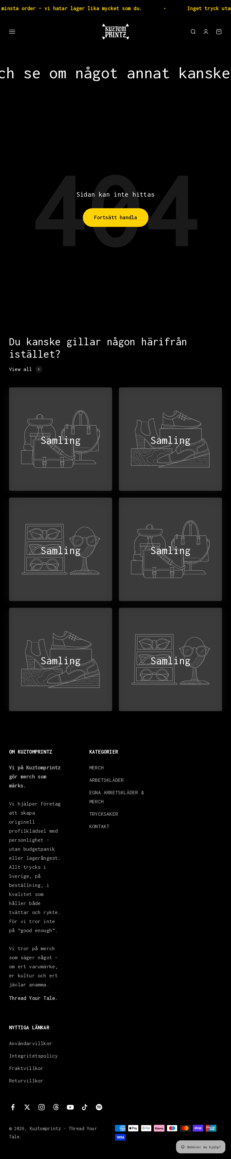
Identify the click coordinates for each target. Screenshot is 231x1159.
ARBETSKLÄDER (106, 780)
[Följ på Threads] (56, 1107)
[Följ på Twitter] (27, 1107)
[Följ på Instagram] (41, 1107)
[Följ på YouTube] (70, 1107)
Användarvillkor (30, 1043)
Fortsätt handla (115, 217)
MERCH (96, 768)
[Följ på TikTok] (84, 1107)
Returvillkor (26, 1081)
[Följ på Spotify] (99, 1107)
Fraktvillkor (26, 1068)
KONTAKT (99, 826)
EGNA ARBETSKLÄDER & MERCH (116, 796)
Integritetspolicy (33, 1056)
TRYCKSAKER (103, 814)
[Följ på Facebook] (13, 1107)
